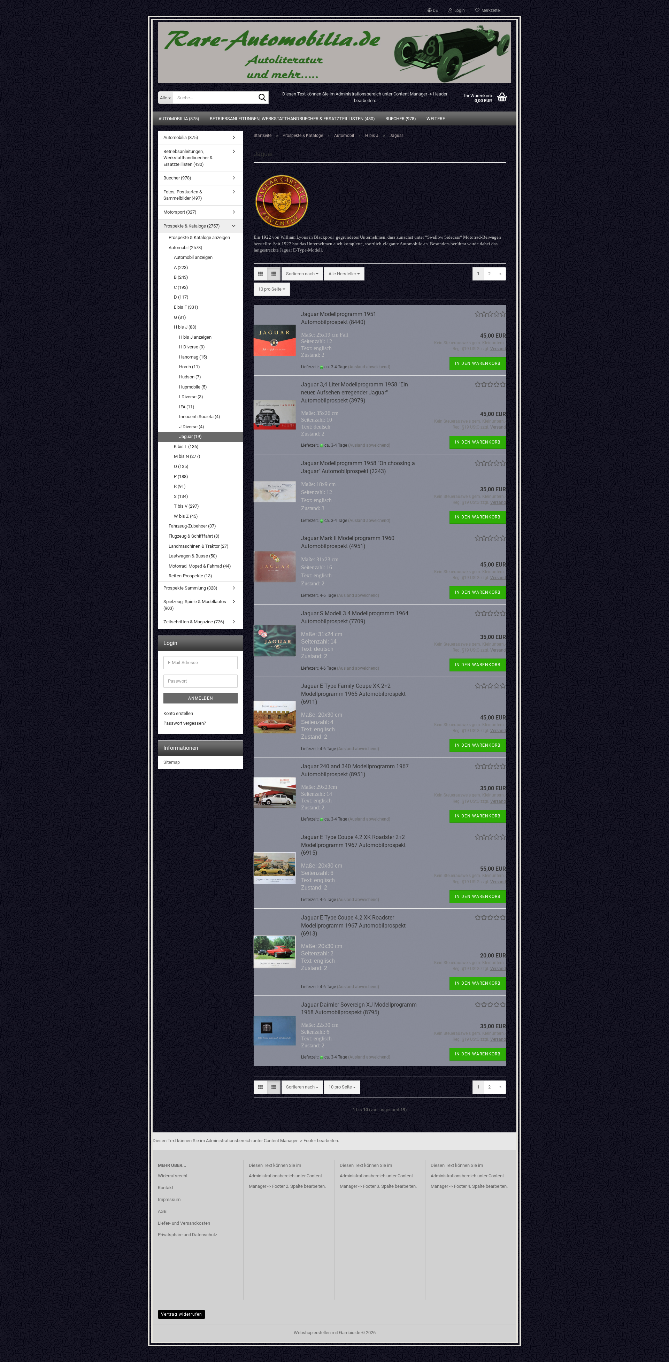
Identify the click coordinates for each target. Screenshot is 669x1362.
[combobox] (302, 274)
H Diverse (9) (192, 346)
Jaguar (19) (190, 436)
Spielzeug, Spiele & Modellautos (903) (194, 605)
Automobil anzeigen (193, 257)
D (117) (181, 297)
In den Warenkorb (477, 363)
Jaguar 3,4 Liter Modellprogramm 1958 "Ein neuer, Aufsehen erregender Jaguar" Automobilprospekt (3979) (354, 392)
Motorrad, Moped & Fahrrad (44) (200, 566)
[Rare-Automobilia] (334, 50)
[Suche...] (262, 98)
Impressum (169, 1199)
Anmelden (200, 698)
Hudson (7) (190, 376)
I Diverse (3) (191, 396)
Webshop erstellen (312, 1332)
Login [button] (458, 10)
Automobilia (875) (179, 118)
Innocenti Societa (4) (199, 416)
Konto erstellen (178, 713)
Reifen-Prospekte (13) (190, 575)
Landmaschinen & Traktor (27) (199, 546)
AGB (162, 1211)
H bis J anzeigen (195, 337)
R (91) (180, 486)
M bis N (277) (187, 456)
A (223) (181, 267)
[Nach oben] (649, 1351)
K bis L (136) (186, 446)
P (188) (181, 476)
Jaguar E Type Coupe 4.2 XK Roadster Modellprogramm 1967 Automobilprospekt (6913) (353, 925)
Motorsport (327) (180, 212)
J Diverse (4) (191, 426)
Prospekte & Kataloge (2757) (191, 226)
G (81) (180, 317)
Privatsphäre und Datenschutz (187, 1234)
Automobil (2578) (185, 247)
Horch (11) (189, 366)
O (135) (181, 466)
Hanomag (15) (193, 357)
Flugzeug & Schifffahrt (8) (194, 536)
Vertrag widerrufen (181, 1314)
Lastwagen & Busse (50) (193, 556)
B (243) (181, 277)
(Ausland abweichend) (369, 366)
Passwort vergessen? (184, 723)
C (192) (181, 287)
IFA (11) (186, 406)
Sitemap (171, 762)
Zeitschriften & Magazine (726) (193, 621)
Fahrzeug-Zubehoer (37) (192, 526)
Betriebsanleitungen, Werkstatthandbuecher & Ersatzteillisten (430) (292, 118)
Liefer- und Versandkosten (184, 1223)
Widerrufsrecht (172, 1175)
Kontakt (165, 1187)
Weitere (435, 118)
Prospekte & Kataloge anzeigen (199, 237)
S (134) (181, 496)
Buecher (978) (400, 118)
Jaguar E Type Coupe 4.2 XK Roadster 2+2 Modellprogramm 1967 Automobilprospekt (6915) (353, 845)
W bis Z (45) (186, 516)
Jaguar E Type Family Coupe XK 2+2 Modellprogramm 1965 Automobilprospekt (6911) (353, 694)
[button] (432, 10)
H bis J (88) (185, 327)
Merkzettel (490, 10)
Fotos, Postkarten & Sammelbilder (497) (182, 195)
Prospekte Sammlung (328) (190, 588)
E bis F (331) (186, 307)
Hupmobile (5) (193, 387)
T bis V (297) (186, 506)
